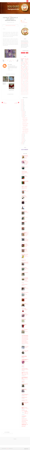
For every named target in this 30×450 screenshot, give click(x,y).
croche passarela (26, 83)
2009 (22, 110)
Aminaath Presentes (24, 397)
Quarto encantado (26, 294)
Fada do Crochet (24, 303)
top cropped (22, 85)
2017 (22, 100)
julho (23, 134)
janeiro (23, 141)
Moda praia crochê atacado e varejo (27, 269)
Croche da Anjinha (24, 221)
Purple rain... (26, 389)
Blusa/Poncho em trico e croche (27, 263)
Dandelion (26, 201)
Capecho (22, 81)
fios (27, 84)
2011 (22, 108)
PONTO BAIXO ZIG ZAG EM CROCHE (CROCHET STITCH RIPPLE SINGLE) (25, 280)
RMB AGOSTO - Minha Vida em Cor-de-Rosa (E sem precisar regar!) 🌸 (26, 162)
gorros (21, 93)
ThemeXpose (7, 448)
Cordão (27, 70)
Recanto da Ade (24, 421)
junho (23, 135)
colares (27, 71)
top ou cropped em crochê (26, 315)
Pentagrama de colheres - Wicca (27, 212)
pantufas (22, 94)
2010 (22, 109)
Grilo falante (26, 217)
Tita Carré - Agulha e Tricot (24, 186)
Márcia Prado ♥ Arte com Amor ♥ (25, 292)
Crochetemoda (24, 190)
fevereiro (23, 140)
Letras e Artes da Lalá (25, 155)
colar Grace (22, 78)
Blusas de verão (26, 64)
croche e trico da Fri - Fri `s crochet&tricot (25, 232)
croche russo (23, 69)
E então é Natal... (27, 181)
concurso (22, 71)
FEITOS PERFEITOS (24, 211)
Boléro (25, 384)
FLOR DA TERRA (24, 308)
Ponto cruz (26, 85)
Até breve (23, 357)
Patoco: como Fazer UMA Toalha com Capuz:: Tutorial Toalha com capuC (25, 374)
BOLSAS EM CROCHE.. (26, 309)
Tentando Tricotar (24, 175)
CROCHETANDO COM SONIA (24, 330)
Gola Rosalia (25, 81)
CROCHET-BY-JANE (24, 410)
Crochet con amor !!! (24, 298)
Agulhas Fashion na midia (25, 131)
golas (27, 66)
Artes (22, 166)
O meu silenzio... (24, 416)
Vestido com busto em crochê (27, 288)
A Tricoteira (23, 216)
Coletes (23, 70)
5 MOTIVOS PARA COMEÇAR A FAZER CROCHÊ (27, 245)
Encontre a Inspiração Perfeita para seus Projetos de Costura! (25, 173)
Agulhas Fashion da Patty (15, 3)
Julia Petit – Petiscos (24, 284)
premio (25, 94)
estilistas (22, 80)
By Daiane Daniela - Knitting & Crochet (24, 356)
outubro (23, 114)
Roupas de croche (25, 58)
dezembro (23, 111)
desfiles (27, 79)
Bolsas (26, 67)
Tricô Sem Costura (24, 171)
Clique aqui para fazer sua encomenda (10, 25)
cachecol (22, 66)
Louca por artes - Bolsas (25, 350)
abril (22, 137)
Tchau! (22, 381)
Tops (25, 84)
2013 (22, 105)
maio (23, 136)
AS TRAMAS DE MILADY (25, 272)
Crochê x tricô (24, 195)
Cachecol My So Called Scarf (25, 408)
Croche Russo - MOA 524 (25, 123)
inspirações (26, 80)
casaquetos (27, 72)
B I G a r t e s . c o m (24, 243)
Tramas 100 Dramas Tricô (25, 394)
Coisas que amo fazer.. (25, 420)
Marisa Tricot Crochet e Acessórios (25, 254)
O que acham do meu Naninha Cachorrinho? (24, 188)
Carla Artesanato (24, 160)
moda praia (22, 72)
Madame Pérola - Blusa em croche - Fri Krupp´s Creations (27, 234)
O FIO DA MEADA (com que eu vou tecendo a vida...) (25, 378)
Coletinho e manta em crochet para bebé (26, 250)
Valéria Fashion (24, 287)
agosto (23, 116)
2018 (22, 99)
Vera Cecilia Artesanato (25, 335)
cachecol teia (23, 79)
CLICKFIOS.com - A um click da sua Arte (25, 424)
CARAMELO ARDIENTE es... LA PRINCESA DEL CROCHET (25, 360)
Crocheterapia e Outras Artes (25, 372)
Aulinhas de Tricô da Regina (24, 407)
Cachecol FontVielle (24, 68)
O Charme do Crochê (24, 368)
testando (23, 366)
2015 (22, 103)
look (26, 93)
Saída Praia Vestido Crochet (26, 256)
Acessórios (27, 59)
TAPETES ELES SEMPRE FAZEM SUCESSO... (27, 347)
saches (27, 94)
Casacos (25, 65)
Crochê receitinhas (26, 196)
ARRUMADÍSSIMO (24, 389)
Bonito (25, 227)
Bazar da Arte (23, 426)
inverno (24, 93)
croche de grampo (23, 86)
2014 (22, 104)
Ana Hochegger (24, 319)
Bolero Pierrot (24, 127)
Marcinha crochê (24, 267)
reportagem (26, 78)
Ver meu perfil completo (24, 22)
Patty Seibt (10, 64)
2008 (22, 142)
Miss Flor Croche (24, 324)
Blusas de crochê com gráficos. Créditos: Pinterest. (27, 157)
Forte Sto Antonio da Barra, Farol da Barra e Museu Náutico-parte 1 (25, 240)
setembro (23, 115)
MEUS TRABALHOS (26, 331)
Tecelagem (22, 84)
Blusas (22, 63)
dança (27, 86)
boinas (25, 82)
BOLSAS (26, 351)
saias (22, 67)
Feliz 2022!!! (26, 176)
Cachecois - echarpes (24, 62)
